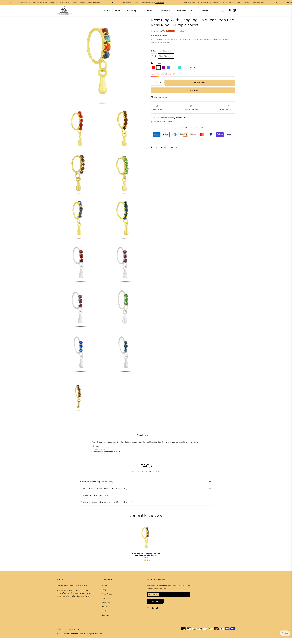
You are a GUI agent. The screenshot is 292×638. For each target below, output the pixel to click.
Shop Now (144, 2)
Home (104, 585)
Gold (154, 56)
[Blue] (168, 67)
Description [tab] (142, 435)
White (192, 67)
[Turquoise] (179, 67)
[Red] (153, 67)
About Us (106, 607)
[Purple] (163, 67)
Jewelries (106, 598)
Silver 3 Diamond (166, 56)
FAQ (104, 611)
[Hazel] (158, 67)
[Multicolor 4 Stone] (184, 67)
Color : (156, 63)
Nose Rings (107, 594)
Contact (105, 615)
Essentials (106, 602)
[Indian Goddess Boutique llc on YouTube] (153, 608)
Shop (104, 590)
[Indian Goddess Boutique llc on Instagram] (148, 608)
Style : (161, 51)
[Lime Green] (174, 67)
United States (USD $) (70, 629)
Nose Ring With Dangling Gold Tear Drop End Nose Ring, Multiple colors (146, 555)
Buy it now (193, 90)
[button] (217, 11)
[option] (101, 61)
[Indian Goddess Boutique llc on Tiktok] (157, 608)
